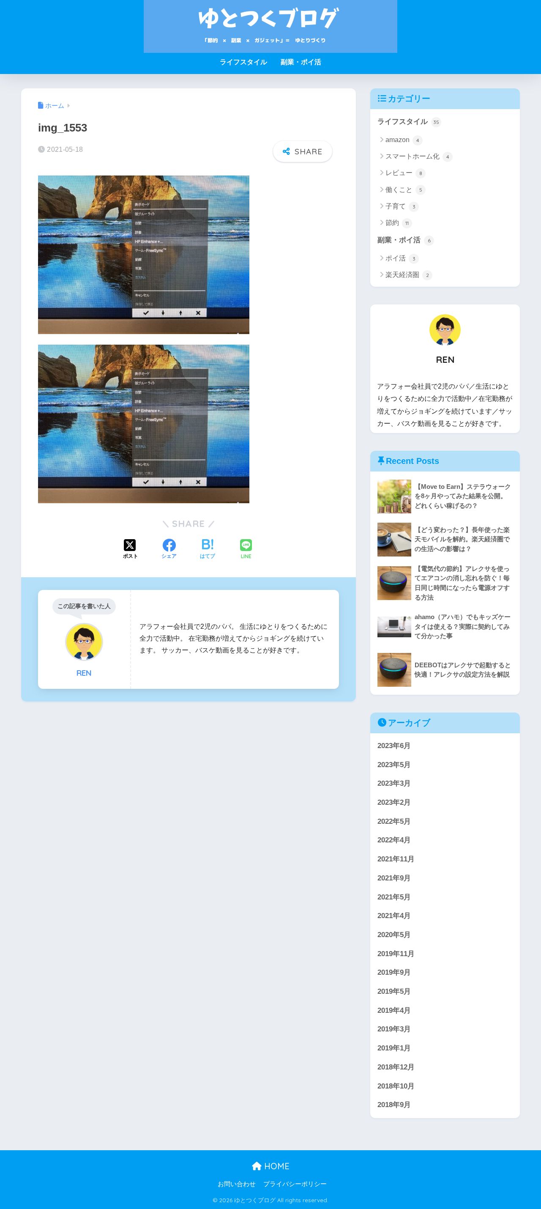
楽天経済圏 (407, 274)
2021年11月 (396, 859)
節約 (397, 222)
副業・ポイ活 (301, 62)
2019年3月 (394, 1029)
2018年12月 (396, 1067)
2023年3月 (394, 783)
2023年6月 (394, 746)
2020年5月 (394, 935)
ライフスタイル (243, 62)
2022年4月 (394, 840)
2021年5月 (394, 897)
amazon (402, 139)
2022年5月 (394, 821)
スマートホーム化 (417, 156)
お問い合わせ (237, 1184)
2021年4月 (394, 916)
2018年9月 (394, 1105)
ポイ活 (400, 258)
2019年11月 (396, 954)
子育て (400, 206)
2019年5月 (394, 991)
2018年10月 (396, 1086)
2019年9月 (394, 972)
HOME (276, 1166)
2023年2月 (394, 802)
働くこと (403, 189)
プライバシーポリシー (295, 1184)
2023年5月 (394, 765)
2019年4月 (394, 1010)
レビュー (403, 172)
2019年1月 (394, 1048)
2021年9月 (394, 878)
